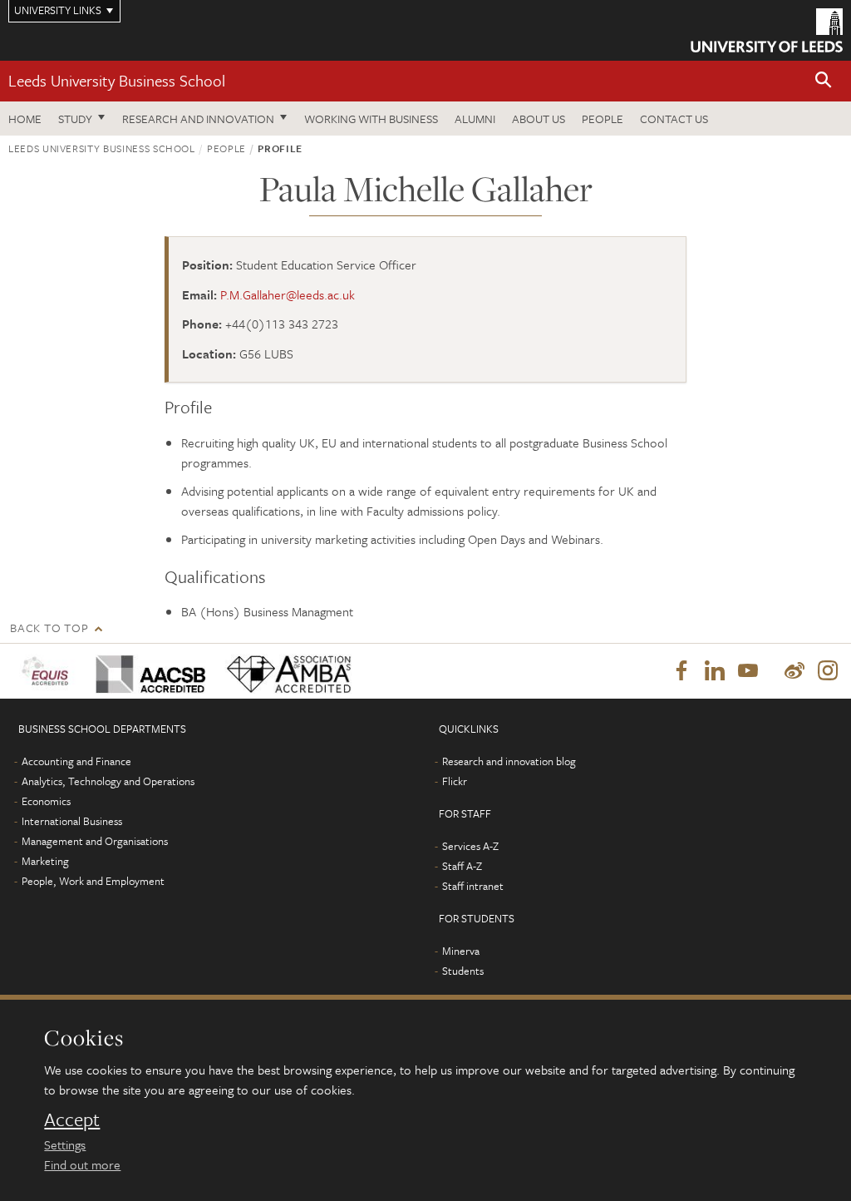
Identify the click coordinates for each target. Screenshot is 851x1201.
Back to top (49, 627)
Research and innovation (198, 118)
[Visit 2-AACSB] (148, 671)
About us (538, 118)
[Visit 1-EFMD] (48, 671)
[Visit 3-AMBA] (286, 671)
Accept (72, 1119)
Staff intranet (473, 885)
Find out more (82, 1164)
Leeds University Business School (116, 80)
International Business (72, 821)
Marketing (45, 861)
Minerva (461, 950)
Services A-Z (470, 846)
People (602, 118)
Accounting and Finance (76, 761)
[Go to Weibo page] (794, 671)
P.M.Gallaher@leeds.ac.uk (287, 294)
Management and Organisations (95, 841)
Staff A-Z (462, 866)
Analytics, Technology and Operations (108, 781)
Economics (46, 801)
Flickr (454, 781)
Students (463, 970)
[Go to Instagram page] (828, 671)
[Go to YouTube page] (748, 671)
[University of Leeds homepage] (767, 30)
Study (75, 118)
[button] (823, 81)
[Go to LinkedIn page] (715, 671)
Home (25, 118)
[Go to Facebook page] (681, 671)
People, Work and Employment (93, 880)
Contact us (674, 118)
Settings (65, 1144)
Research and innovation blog (509, 761)
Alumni (475, 118)
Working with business (371, 118)
